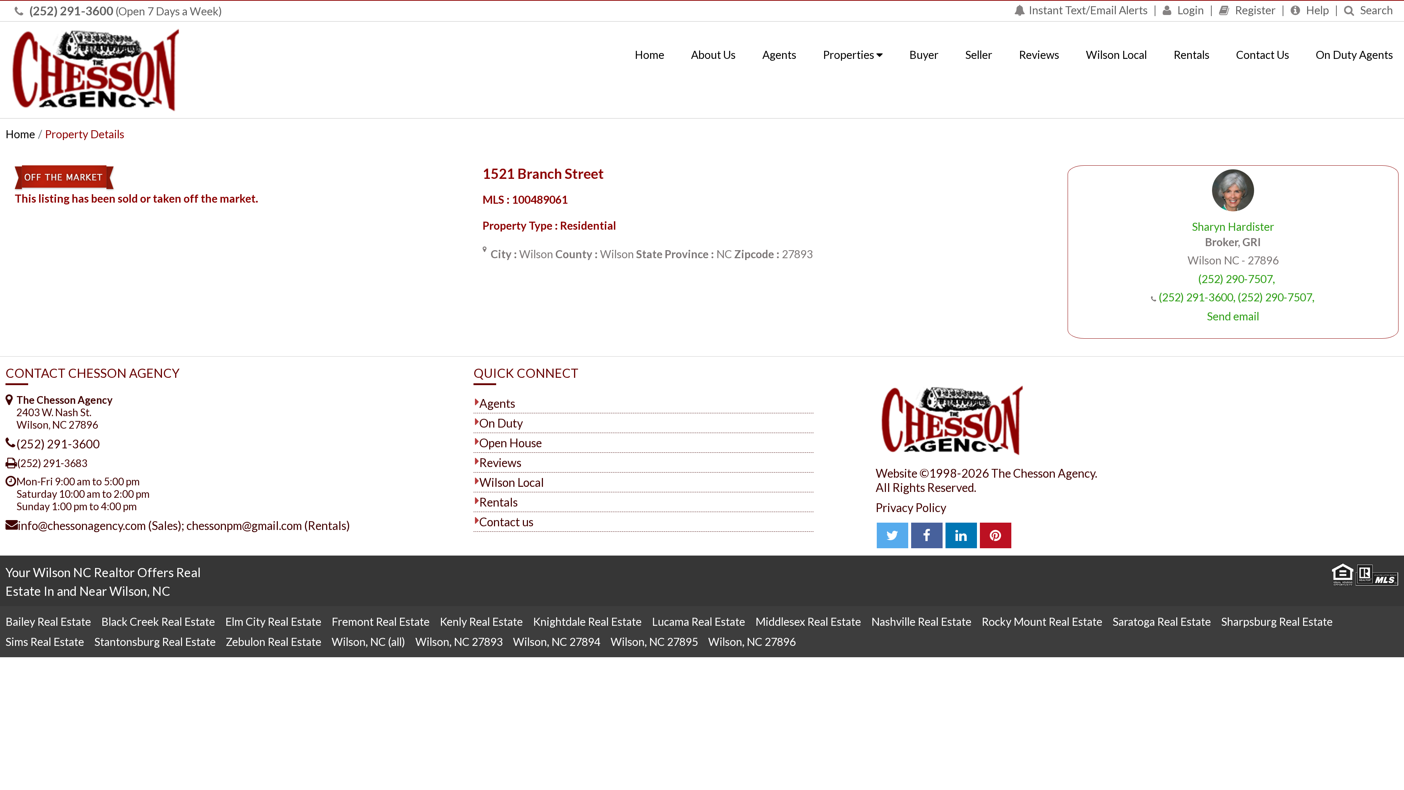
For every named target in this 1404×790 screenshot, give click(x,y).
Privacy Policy (911, 507)
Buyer (924, 54)
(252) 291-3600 (70, 10)
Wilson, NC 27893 (459, 641)
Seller (978, 54)
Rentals (1191, 54)
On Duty (501, 423)
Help (1316, 9)
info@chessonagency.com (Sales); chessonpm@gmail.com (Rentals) (184, 525)
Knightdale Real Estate (587, 621)
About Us (713, 54)
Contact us (506, 522)
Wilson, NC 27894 (556, 641)
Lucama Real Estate (698, 621)
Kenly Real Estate (481, 621)
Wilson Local (1116, 54)
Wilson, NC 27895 (654, 641)
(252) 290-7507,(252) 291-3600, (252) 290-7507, (1236, 288)
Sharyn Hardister (1233, 226)
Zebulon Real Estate (273, 641)
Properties (849, 54)
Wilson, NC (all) (368, 641)
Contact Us (1262, 54)
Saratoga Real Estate (1162, 621)
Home (649, 54)
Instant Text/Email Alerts (1088, 9)
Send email (1233, 316)
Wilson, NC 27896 (752, 641)
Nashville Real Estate (921, 621)
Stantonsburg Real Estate (155, 641)
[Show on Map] (484, 249)
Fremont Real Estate (381, 621)
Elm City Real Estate (273, 621)
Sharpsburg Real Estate (1277, 621)
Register (1254, 9)
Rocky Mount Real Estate (1042, 621)
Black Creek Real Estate (158, 621)
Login (1189, 9)
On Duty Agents (1354, 54)
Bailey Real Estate (48, 621)
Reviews (1039, 54)
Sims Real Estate (44, 641)
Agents (779, 54)
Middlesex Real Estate (808, 621)
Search (1375, 9)
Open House (510, 443)
